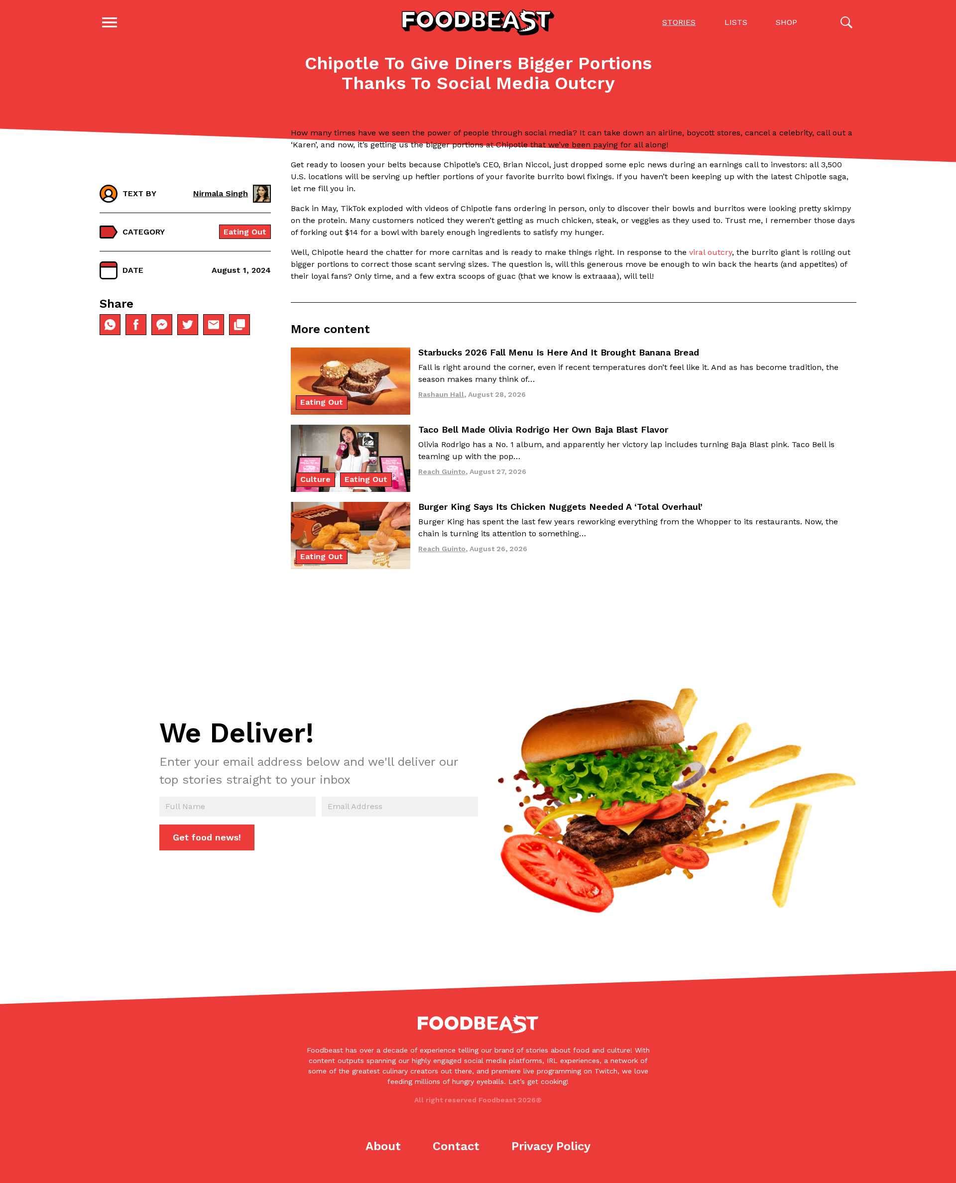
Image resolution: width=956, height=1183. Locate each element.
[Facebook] (135, 324)
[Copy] (239, 324)
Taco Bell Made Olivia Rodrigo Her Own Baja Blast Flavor (543, 429)
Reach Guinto (442, 471)
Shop (786, 22)
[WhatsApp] (110, 324)
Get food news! (207, 837)
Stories (679, 22)
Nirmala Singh (220, 193)
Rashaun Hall (441, 394)
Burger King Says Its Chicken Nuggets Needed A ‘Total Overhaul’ (560, 506)
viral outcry (710, 252)
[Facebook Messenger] (161, 324)
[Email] (213, 324)
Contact (456, 1146)
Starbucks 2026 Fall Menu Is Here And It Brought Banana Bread (558, 352)
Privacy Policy (551, 1146)
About (383, 1146)
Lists (735, 22)
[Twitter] (187, 324)
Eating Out (245, 232)
